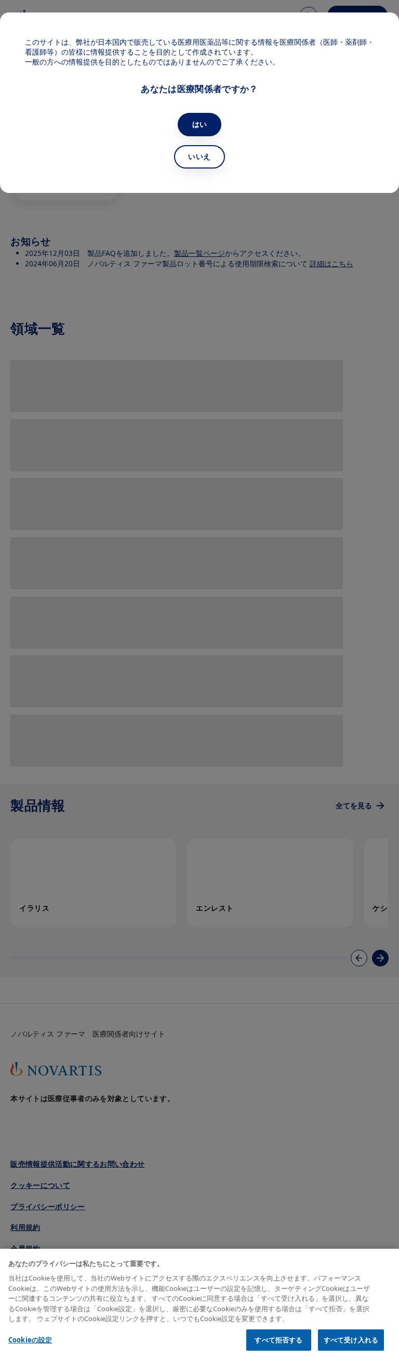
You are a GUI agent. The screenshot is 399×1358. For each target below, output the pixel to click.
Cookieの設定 (30, 1339)
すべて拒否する (278, 1339)
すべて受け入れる (351, 1339)
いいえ (199, 156)
